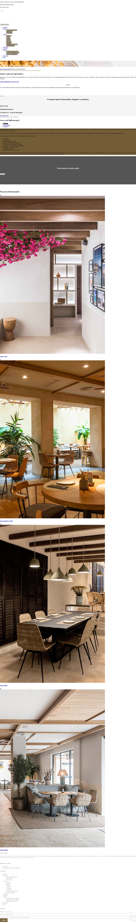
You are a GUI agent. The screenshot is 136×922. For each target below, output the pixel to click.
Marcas (5, 28)
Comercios (9, 43)
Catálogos (5, 47)
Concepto (5, 123)
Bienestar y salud (10, 46)
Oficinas (8, 38)
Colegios (8, 40)
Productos (2, 174)
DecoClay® (9, 33)
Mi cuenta (5, 55)
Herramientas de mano (11, 54)
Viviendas (8, 41)
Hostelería (8, 36)
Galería (5, 34)
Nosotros (5, 27)
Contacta (5, 48)
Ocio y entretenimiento (12, 44)
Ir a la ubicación (4, 115)
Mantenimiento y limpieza (12, 53)
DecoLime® (9, 31)
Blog (4, 57)
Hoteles (8, 37)
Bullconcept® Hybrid (11, 30)
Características (6, 125)
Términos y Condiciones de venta (11, 868)
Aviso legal (6, 866)
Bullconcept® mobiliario (12, 51)
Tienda (5, 50)
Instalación (5, 126)
